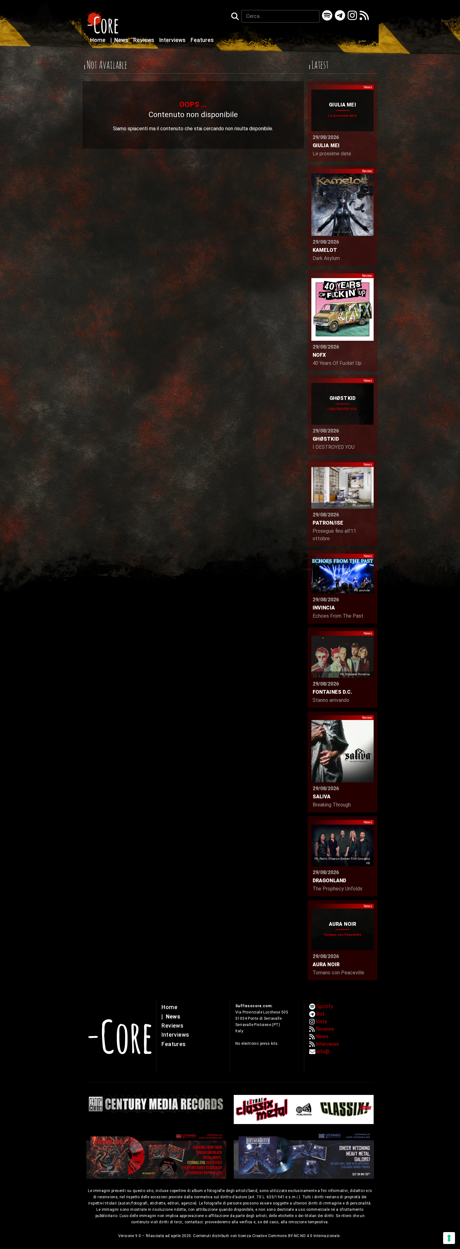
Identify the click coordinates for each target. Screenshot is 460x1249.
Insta (321, 1021)
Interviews (173, 40)
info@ (323, 1052)
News (120, 40)
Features (202, 40)
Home (98, 40)
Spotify (324, 1006)
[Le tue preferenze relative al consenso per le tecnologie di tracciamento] (449, 1238)
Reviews (144, 40)
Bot (320, 1014)
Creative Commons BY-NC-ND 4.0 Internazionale (296, 1236)
